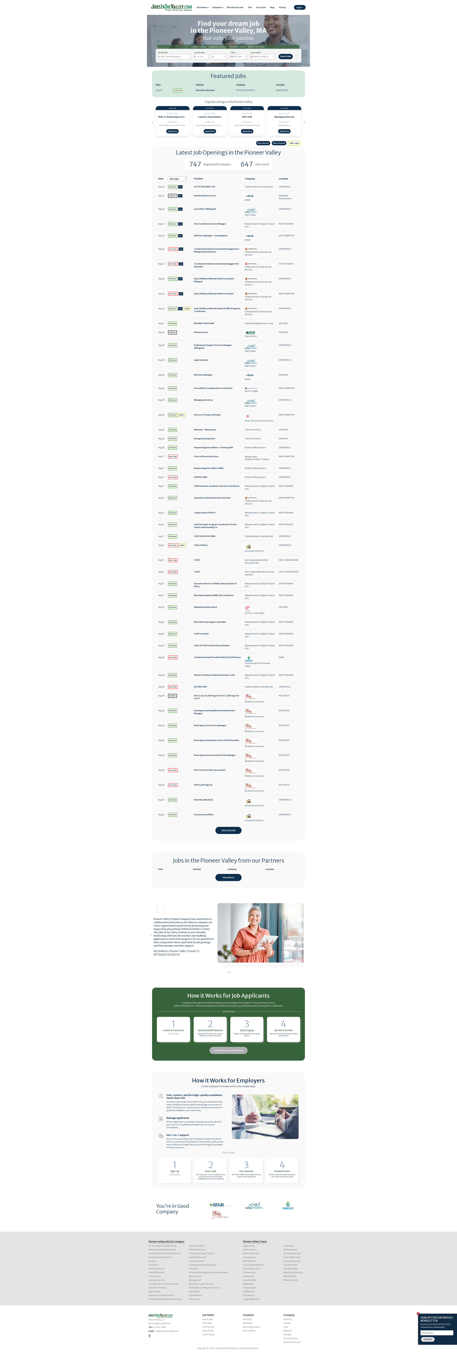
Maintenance (195, 1276)
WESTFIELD (284, 695)
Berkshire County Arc (254, 701)
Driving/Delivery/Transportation (164, 1284)
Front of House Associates (206, 456)
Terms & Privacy (290, 1338)
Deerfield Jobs (249, 1261)
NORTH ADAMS (286, 224)
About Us (287, 1319)
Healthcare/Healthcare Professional (165, 1299)
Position (200, 84)
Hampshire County (217, 47)
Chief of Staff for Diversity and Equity (212, 645)
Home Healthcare (197, 1249)
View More (228, 877)
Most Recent (263, 143)
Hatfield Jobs (249, 1291)
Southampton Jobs (292, 1261)
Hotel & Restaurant (197, 1257)
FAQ (250, 7)
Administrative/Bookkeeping (162, 1249)
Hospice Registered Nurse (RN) (208, 468)
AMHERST (283, 332)
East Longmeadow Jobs (253, 1265)
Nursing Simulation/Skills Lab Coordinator (214, 595)
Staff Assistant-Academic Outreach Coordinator (217, 486)
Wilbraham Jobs (290, 1280)
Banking (152, 1261)
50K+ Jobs (294, 143)
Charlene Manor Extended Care (259, 187)
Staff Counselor (201, 634)
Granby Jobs (248, 1276)
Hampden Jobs (249, 1287)
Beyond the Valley (256, 47)
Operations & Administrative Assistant (212, 498)
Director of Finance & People (207, 415)
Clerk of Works (201, 545)
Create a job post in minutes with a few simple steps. (228, 1086)
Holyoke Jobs (249, 1295)
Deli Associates (201, 332)
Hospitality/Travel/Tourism (201, 1253)
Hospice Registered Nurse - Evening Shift (213, 447)
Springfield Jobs (290, 1268)
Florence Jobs (249, 1272)
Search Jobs (207, 1319)
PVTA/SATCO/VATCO (245, 90)
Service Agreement (252, 1327)
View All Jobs (228, 830)
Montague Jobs (290, 1249)
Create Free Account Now (228, 1050)
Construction (155, 1276)
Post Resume (208, 1327)
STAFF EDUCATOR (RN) (204, 536)
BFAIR (247, 200)
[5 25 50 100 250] (219, 56)
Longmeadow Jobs (251, 1299)
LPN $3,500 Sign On (203, 785)
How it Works (208, 1334)
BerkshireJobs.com (292, 1342)
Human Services (196, 1261)
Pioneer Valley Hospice (255, 447)
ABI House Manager (203, 375)
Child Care (153, 1265)
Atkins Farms (251, 336)
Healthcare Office (197, 1246)
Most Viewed (279, 143)
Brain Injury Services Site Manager (210, 725)
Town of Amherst (253, 429)
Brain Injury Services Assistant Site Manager (215, 755)
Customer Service (157, 1280)
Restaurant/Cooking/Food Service (204, 1287)
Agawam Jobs (249, 1246)
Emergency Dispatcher (204, 438)
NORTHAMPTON (286, 293)
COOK (197, 560)
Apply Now (172, 131)
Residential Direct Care (205, 195)
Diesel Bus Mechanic (205, 90)
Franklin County (198, 47)
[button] (155, 122)
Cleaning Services (157, 1268)
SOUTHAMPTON (286, 235)
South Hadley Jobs (291, 1257)
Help (285, 1327)
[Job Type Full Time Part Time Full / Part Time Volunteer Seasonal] (238, 56)
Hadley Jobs (248, 1284)
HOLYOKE (283, 323)
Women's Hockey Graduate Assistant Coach (214, 675)
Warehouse (194, 1299)
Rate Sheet (248, 1323)
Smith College (251, 391)
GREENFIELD (285, 187)
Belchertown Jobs (251, 1253)
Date (158, 84)
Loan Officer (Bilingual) (205, 209)
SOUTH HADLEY (286, 264)
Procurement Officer (204, 814)
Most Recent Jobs (235, 7)
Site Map (287, 1334)
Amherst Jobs (249, 1249)
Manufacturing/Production (201, 1284)
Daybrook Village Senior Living (259, 323)
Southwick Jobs (290, 1265)
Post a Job (261, 7)
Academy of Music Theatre (257, 459)
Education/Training (158, 1287)
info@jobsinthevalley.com (166, 1331)
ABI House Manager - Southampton (211, 235)
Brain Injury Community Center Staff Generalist (216, 740)
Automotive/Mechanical (160, 1257)
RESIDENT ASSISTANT (204, 323)
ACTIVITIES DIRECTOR (204, 187)
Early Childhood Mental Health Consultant (214, 293)
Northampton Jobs (292, 1253)
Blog (272, 7)
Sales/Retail (194, 1291)
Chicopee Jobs (249, 1257)
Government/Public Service (161, 1295)
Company (240, 84)
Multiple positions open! (205, 607)
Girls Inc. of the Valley (254, 613)
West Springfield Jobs (293, 1272)
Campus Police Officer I (205, 512)
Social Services (195, 1295)
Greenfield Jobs (250, 1280)
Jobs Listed (262, 164)
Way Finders (250, 215)
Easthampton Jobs (251, 1268)
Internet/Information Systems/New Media (208, 1272)
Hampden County (237, 47)
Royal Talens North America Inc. (259, 421)
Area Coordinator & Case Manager (210, 224)
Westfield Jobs (289, 1276)
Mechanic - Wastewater (205, 429)
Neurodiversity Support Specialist (210, 622)
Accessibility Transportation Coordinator (213, 388)
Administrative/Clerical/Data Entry (165, 1253)
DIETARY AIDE (200, 687)
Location (280, 84)
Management (195, 1280)
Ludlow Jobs (288, 1246)
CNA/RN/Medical (156, 1272)
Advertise (287, 1331)
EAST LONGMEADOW (288, 560)
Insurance (193, 1268)
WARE (281, 657)
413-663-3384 (159, 1327)
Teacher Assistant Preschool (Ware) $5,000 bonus (217, 657)
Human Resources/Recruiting (202, 1265)
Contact (287, 1323)
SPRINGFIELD (282, 90)
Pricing (282, 7)
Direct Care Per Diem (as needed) (209, 770)
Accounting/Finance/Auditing (162, 1246)
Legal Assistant (201, 360)
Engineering (154, 1291)
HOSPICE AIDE (200, 477)
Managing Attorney (203, 400)
